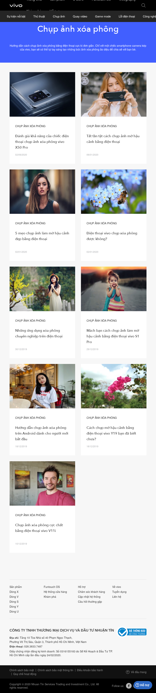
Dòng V (14, 596)
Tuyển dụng (119, 592)
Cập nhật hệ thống (89, 596)
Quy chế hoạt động (24, 674)
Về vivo (116, 587)
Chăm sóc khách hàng (91, 592)
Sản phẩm (16, 587)
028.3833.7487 (33, 646)
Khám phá (50, 596)
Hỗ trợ (81, 587)
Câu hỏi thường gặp (90, 601)
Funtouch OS (52, 587)
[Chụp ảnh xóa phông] (42, 94)
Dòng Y (14, 606)
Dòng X (14, 592)
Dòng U (14, 611)
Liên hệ (116, 596)
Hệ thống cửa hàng (55, 592)
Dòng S (14, 601)
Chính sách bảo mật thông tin (55, 670)
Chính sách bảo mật (22, 670)
